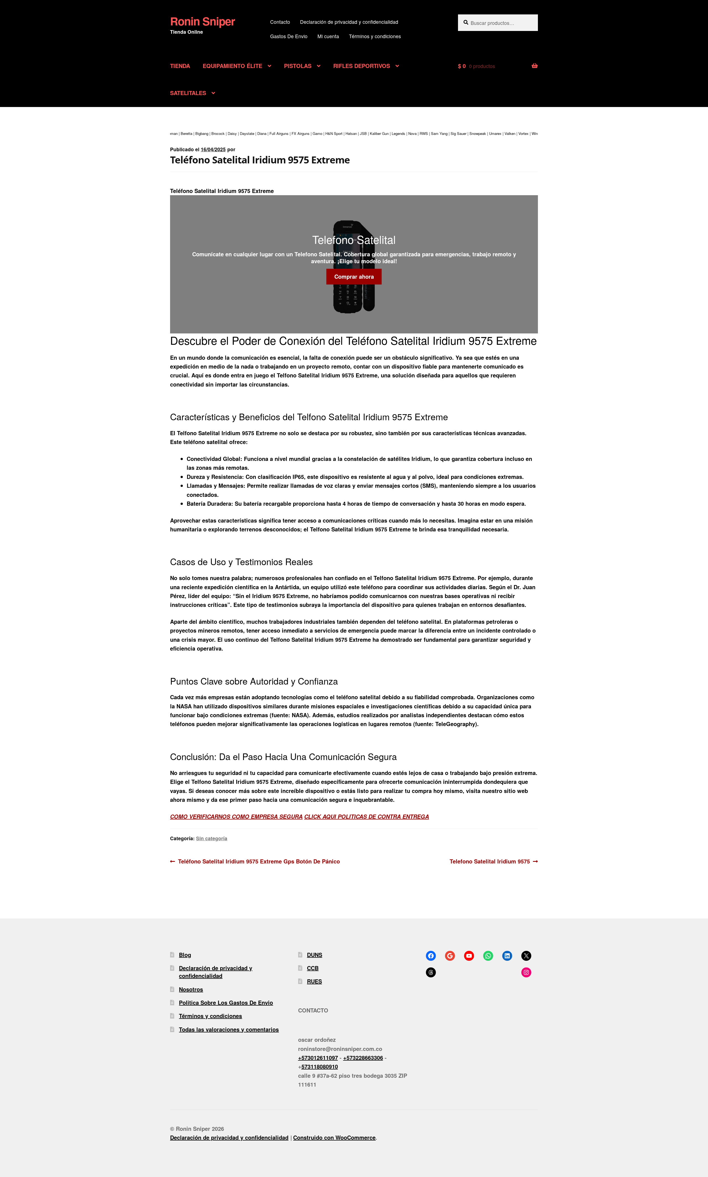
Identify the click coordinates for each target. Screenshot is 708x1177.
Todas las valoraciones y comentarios (229, 1029)
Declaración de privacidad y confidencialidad (349, 21)
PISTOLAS (297, 66)
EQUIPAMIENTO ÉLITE (232, 66)
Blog (185, 955)
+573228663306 (363, 1057)
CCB (313, 968)
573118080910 (319, 1066)
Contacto (280, 21)
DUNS (314, 955)
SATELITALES (188, 93)
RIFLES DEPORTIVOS (361, 66)
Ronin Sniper (202, 21)
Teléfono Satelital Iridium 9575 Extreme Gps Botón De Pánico (259, 861)
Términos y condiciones (375, 36)
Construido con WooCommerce (334, 1137)
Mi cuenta (328, 36)
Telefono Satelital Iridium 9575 (490, 861)
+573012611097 (318, 1057)
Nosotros (191, 989)
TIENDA (180, 66)
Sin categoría (211, 838)
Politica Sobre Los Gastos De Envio (226, 1002)
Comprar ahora (354, 276)
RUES (314, 981)
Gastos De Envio (289, 36)
